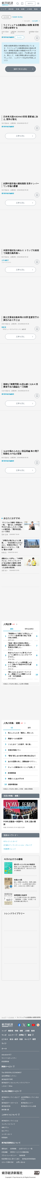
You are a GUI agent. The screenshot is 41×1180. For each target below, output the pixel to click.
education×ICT (6, 1055)
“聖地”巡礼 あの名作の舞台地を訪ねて (22, 756)
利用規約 (5, 1137)
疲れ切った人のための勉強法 (24, 864)
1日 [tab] (12, 728)
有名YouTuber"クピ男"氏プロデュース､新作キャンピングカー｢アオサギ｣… (20, 655)
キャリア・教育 (30, 1039)
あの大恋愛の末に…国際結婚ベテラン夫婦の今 (23, 761)
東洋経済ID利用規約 (29, 1159)
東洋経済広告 (6, 1106)
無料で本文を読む (20, 69)
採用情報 (13, 1149)
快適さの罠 (18, 880)
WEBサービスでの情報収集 (19, 1152)
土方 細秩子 (5, 260)
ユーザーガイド (7, 1134)
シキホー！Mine (7, 1086)
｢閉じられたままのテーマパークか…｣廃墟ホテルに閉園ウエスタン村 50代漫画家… (19, 674)
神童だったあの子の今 (16, 779)
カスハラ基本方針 (8, 1162)
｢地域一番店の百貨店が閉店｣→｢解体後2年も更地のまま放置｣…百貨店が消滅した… (19, 645)
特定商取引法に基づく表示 (10, 1159)
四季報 (21, 1035)
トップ (3, 9)
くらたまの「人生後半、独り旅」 (20, 744)
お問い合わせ (20, 1162)
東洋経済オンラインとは (10, 1121)
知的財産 (22, 1155)
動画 (36, 9)
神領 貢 (4, 327)
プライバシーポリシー (9, 1155)
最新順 (11, 9)
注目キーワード (10, 835)
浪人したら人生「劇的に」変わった (21, 733)
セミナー (11, 1035)
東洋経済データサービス (10, 1103)
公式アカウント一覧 (25, 1149)
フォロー (19, 37)
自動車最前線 (13, 784)
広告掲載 (5, 1152)
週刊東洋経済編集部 (8, 37)
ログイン (30, 3)
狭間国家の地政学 (20, 895)
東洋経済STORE (7, 1079)
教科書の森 (5, 1109)
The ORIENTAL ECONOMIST (12, 1072)
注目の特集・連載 (11, 796)
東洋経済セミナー (27, 1103)
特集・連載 (20, 9)
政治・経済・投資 (16, 1039)
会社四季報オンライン (9, 1076)
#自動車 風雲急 (17, 17)
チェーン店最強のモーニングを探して (21, 767)
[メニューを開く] (38, 3)
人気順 (29, 9)
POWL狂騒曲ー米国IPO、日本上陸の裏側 (19, 823)
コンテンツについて (8, 1124)
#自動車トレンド (10, 849)
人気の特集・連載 (11, 723)
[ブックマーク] (37, 38)
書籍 (29, 1035)
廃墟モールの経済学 (15, 738)
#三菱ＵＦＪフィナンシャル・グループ (18, 845)
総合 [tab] (11, 629)
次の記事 (35, 21)
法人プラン (5, 1131)
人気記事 (7, 624)
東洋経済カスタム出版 (28, 1106)
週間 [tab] (29, 728)
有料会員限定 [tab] (29, 629)
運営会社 (5, 1149)
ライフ (4, 1043)
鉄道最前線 (12, 773)
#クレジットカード (10, 841)
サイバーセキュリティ (9, 1058)
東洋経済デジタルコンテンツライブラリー (16, 1083)
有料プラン (5, 1127)
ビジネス (6, 17)
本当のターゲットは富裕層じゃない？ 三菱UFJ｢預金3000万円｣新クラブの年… (20, 664)
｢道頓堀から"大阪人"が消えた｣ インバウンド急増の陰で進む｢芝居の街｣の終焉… (20, 636)
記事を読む (20, 136)
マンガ (4, 1035)
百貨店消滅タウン (14, 750)
